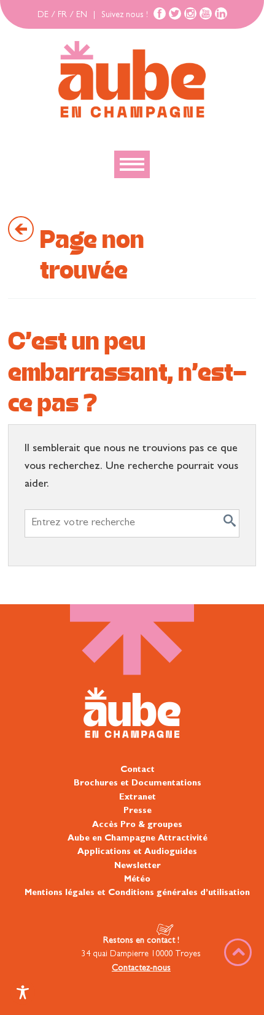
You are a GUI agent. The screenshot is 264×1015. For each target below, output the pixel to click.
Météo (137, 879)
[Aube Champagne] (131, 80)
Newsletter (137, 866)
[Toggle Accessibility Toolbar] (22, 992)
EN (81, 15)
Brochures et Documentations (137, 783)
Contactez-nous (141, 968)
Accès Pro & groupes (137, 825)
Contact (137, 770)
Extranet (137, 797)
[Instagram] (190, 13)
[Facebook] (159, 13)
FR (62, 15)
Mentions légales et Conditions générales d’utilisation (137, 893)
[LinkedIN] (221, 13)
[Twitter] (175, 13)
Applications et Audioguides (137, 852)
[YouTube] (206, 13)
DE (43, 15)
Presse (137, 811)
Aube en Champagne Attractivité (138, 838)
